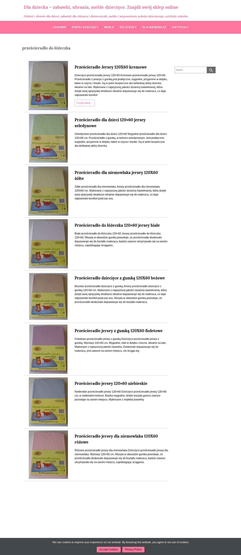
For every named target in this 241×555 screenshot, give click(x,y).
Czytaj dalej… (84, 103)
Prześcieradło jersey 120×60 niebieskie (111, 383)
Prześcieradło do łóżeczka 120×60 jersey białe (117, 225)
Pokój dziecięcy (85, 27)
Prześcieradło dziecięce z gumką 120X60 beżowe (120, 278)
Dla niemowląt (154, 27)
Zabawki (59, 27)
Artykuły (180, 27)
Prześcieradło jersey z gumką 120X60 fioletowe (119, 330)
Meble (109, 27)
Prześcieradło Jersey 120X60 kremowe (111, 67)
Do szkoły (128, 27)
